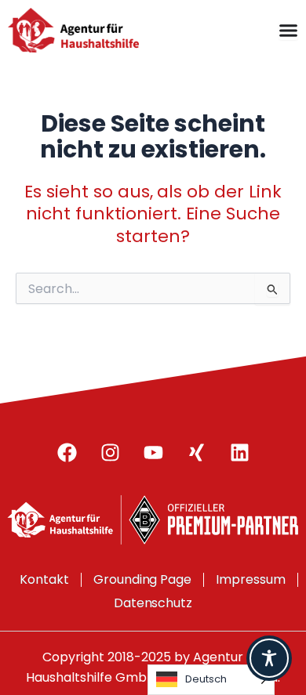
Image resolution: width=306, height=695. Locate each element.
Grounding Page (142, 579)
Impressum (251, 579)
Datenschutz (153, 603)
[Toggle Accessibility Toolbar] (269, 658)
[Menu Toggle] (288, 30)
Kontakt (44, 579)
